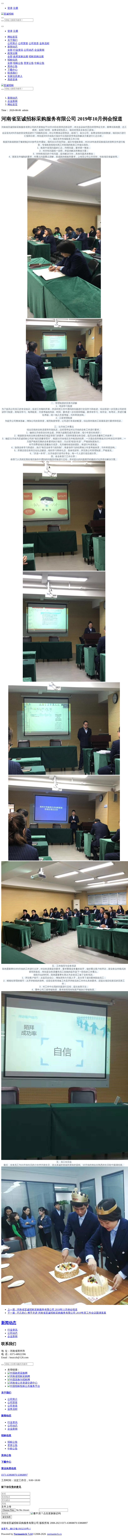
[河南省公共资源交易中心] (22, 1382)
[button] (46, 1513)
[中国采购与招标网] (18, 1379)
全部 (9, 50)
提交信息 (6, 1517)
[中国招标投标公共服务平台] (23, 1386)
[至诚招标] (64, 14)
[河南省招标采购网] (18, 1376)
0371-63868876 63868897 (14, 1474)
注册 (15, 8)
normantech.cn (54, 1534)
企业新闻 (12, 101)
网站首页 (12, 36)
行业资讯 (12, 1329)
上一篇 (42, 1309)
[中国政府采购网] (17, 1373)
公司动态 (12, 1333)
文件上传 (6, 1506)
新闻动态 (12, 98)
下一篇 (56, 1312)
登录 (9, 8)
